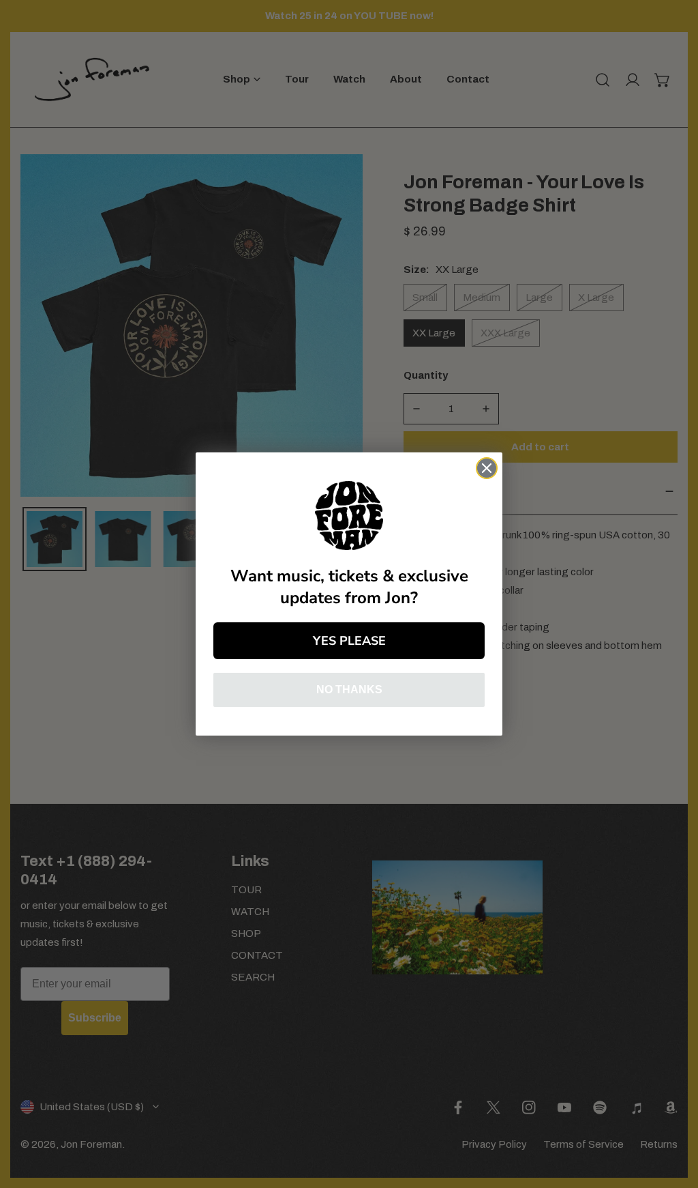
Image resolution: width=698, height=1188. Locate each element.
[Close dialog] (486, 468)
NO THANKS (349, 689)
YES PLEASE (349, 641)
